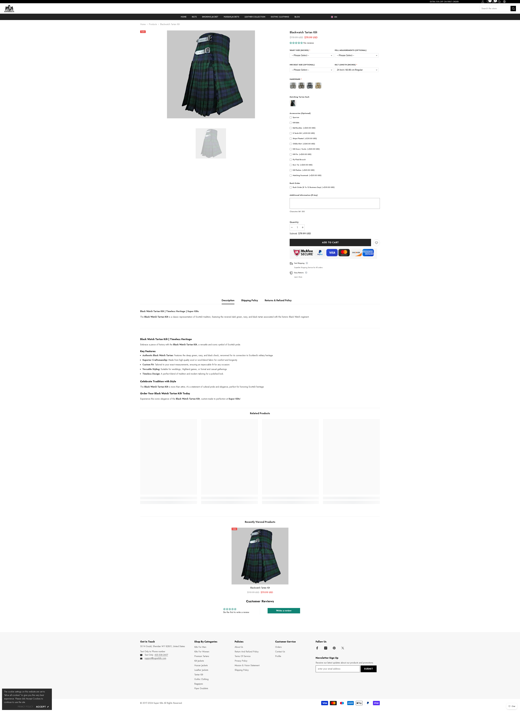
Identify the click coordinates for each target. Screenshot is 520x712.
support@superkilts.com (155, 658)
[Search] (497, 8)
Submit (368, 668)
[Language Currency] (504, 1)
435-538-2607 (161, 654)
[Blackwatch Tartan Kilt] (260, 556)
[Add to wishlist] (376, 242)
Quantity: (294, 222)
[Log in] (482, 1)
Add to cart (330, 242)
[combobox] (495, 8)
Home (143, 24)
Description (228, 300)
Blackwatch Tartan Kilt (260, 587)
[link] (168, 498)
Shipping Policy (249, 300)
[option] (211, 74)
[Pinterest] (334, 648)
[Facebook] (317, 648)
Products (153, 24)
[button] (296, 42)
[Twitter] (342, 648)
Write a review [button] (283, 610)
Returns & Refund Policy (278, 300)
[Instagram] (325, 648)
